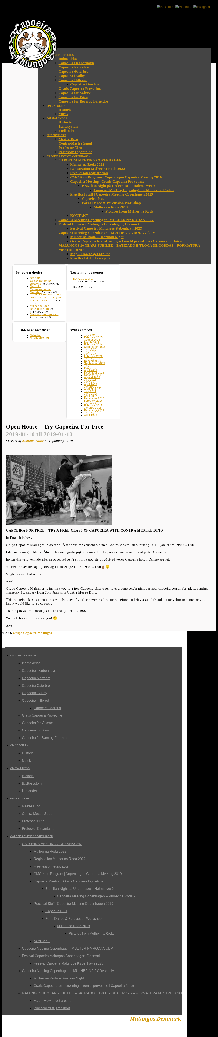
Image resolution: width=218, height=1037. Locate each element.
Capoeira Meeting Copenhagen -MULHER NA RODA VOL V (67, 948)
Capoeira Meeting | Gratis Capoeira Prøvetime (68, 881)
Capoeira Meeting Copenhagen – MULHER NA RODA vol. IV (68, 971)
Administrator (33, 441)
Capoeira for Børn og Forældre (45, 738)
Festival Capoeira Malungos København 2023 (68, 963)
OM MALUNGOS (20, 768)
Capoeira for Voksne (37, 723)
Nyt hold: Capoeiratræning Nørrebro (41, 289)
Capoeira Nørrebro (74, 67)
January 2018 (93, 386)
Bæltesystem (32, 783)
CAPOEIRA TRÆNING (23, 655)
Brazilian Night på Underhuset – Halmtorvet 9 (79, 889)
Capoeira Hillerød (35, 700)
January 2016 (93, 403)
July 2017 (90, 391)
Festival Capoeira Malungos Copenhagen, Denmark (61, 956)
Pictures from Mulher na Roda (91, 933)
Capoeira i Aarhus (47, 708)
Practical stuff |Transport (52, 1008)
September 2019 (94, 363)
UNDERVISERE (19, 798)
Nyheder (35, 335)
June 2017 (91, 393)
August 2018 (92, 377)
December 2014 (94, 410)
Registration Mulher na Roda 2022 (60, 859)
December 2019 (94, 360)
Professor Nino (33, 821)
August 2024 (92, 339)
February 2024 (93, 344)
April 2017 (90, 396)
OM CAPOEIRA (19, 745)
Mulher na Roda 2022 (50, 851)
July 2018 (90, 379)
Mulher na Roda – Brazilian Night (59, 978)
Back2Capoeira (83, 278)
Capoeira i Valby (34, 693)
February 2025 (93, 337)
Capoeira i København (76, 63)
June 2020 (91, 353)
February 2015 (93, 405)
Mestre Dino (31, 806)
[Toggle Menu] (3, 647)
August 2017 (92, 389)
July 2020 (90, 351)
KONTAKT (42, 941)
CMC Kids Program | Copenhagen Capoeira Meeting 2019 (78, 874)
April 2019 (90, 370)
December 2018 (94, 372)
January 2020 (93, 358)
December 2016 (94, 398)
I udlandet (29, 791)
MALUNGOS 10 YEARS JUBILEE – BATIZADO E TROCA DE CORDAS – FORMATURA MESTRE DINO (102, 993)
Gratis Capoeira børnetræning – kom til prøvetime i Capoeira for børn (85, 986)
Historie (28, 753)
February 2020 (93, 356)
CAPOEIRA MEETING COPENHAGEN (52, 844)
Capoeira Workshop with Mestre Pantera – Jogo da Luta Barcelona (46, 297)
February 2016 (93, 400)
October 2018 (92, 375)
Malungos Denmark (155, 1019)
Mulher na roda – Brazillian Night (41, 307)
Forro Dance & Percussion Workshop (73, 918)
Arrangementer (39, 337)
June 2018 (91, 382)
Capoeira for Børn (35, 730)
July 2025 (90, 335)
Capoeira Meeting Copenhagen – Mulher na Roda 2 (96, 896)
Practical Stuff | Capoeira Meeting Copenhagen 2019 (73, 903)
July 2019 (90, 365)
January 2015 (93, 407)
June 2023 (91, 349)
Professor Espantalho (38, 828)
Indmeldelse (68, 59)
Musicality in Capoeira (44, 314)
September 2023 (94, 346)
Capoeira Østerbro (74, 72)
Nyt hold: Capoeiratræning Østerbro (41, 281)
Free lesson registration (51, 866)
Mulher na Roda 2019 (73, 926)
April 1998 (90, 414)
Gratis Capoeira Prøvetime (42, 715)
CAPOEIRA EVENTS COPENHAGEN (31, 836)
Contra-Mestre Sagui (37, 813)
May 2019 (90, 367)
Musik (26, 760)
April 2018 (90, 384)
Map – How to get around (53, 1000)
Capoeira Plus (56, 911)
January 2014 (93, 412)
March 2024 (91, 342)
